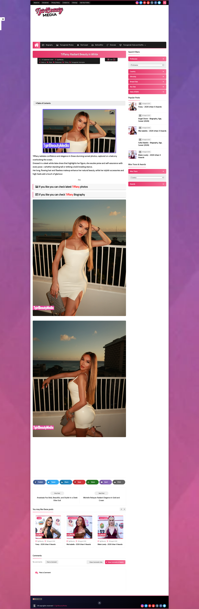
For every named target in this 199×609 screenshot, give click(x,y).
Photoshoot (58, 62)
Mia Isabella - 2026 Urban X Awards (79, 544)
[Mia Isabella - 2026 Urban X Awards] (132, 130)
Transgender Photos (67, 44)
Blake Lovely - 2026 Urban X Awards (110, 544)
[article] (101, 496)
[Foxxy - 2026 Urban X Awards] (132, 106)
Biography (49, 44)
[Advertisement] (124, 23)
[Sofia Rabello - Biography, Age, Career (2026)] (132, 142)
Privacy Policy (56, 2)
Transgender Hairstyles (78, 62)
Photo (50, 62)
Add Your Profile (84, 2)
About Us (36, 2)
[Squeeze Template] (34, 606)
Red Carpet (84, 44)
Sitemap (74, 2)
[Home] (36, 45)
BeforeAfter (99, 44)
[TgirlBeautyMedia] (49, 12)
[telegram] (159, 2)
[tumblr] (152, 2)
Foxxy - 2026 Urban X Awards (45, 544)
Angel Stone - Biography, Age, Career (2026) (150, 120)
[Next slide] (124, 509)
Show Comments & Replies (116, 562)
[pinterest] (144, 2)
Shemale (113, 44)
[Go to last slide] (121, 509)
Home (43, 62)
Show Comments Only (95, 562)
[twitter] (140, 2)
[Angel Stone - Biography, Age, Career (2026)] (132, 118)
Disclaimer (45, 2)
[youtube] (148, 2)
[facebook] (155, 2)
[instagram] (137, 2)
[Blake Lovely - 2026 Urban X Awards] (132, 154)
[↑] (99, 603)
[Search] (164, 2)
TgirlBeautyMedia (61, 606)
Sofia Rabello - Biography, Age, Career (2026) (150, 144)
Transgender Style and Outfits (133, 44)
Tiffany (66, 62)
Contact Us (66, 2)
